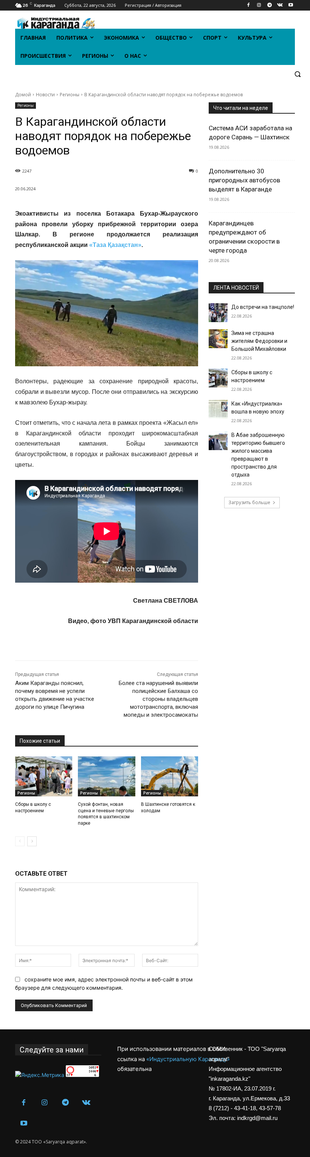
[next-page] (32, 841)
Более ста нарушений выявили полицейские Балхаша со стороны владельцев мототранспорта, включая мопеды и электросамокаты (158, 699)
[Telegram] (269, 5)
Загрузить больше (249, 502)
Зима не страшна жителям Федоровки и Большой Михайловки (259, 341)
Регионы (69, 94)
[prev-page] (20, 841)
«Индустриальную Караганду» (188, 1059)
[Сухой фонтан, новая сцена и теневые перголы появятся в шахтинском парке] (106, 776)
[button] (297, 74)
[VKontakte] (280, 5)
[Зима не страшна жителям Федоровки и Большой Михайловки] (218, 338)
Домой (23, 94)
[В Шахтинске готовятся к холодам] (169, 776)
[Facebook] (248, 5)
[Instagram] (259, 5)
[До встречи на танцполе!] (218, 312)
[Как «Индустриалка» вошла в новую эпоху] (218, 409)
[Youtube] (290, 5)
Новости (45, 94)
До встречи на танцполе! (262, 307)
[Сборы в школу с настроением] (43, 776)
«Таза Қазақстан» (115, 245)
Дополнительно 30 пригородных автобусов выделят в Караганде (244, 180)
